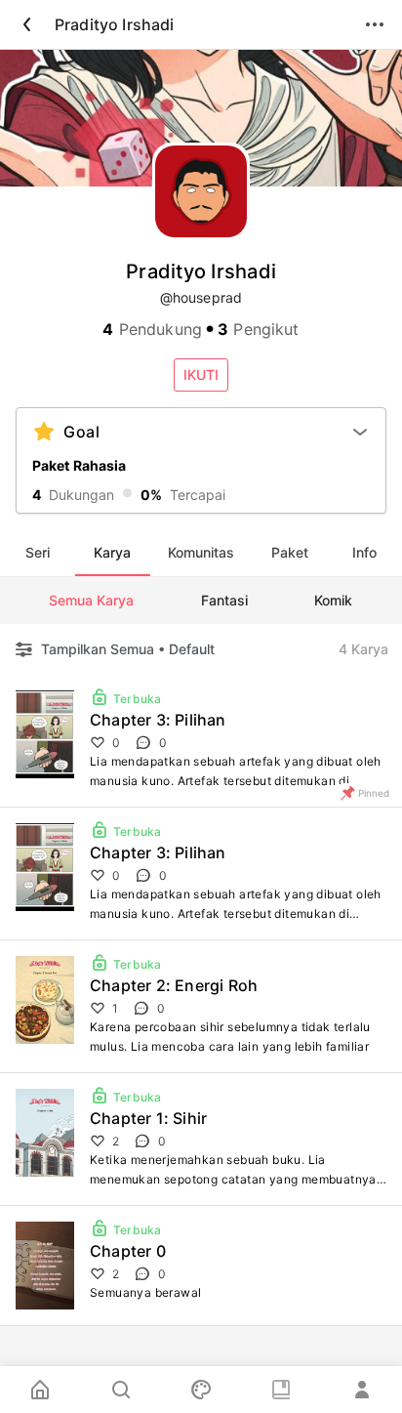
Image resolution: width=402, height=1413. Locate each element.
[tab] (37, 552)
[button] (201, 375)
